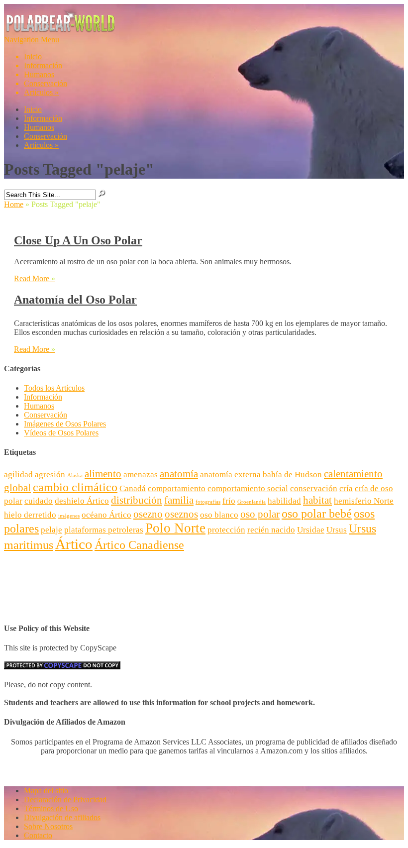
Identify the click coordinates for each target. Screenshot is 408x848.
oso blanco (219, 515)
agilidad (18, 474)
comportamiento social (247, 488)
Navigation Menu (35, 66)
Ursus (336, 529)
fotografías (208, 502)
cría (346, 488)
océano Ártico (106, 515)
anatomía (179, 474)
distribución (136, 500)
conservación (313, 488)
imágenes (69, 516)
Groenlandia (251, 502)
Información (43, 65)
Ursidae (310, 529)
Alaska (75, 475)
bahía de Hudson (292, 474)
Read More (34, 278)
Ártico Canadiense (139, 544)
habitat (317, 500)
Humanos (39, 74)
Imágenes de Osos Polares (65, 424)
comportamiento (176, 488)
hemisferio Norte (364, 501)
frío (228, 501)
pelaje (51, 529)
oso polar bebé (317, 513)
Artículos (41, 92)
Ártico (74, 544)
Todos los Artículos (54, 388)
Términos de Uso (51, 808)
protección (226, 529)
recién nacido (271, 529)
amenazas (140, 474)
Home (13, 204)
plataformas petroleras (103, 529)
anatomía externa (230, 474)
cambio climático (75, 487)
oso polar (260, 514)
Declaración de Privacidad (65, 799)
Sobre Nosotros (48, 826)
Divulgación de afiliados (62, 817)
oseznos (181, 514)
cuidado (38, 501)
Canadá (132, 488)
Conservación (45, 83)
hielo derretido (30, 515)
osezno (148, 514)
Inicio (33, 56)
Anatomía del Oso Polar (75, 299)
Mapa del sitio (46, 790)
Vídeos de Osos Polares (61, 432)
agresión (50, 474)
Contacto (38, 835)
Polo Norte (175, 528)
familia (179, 500)
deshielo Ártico (82, 501)
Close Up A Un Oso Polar (78, 240)
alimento (103, 474)
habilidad (284, 501)
